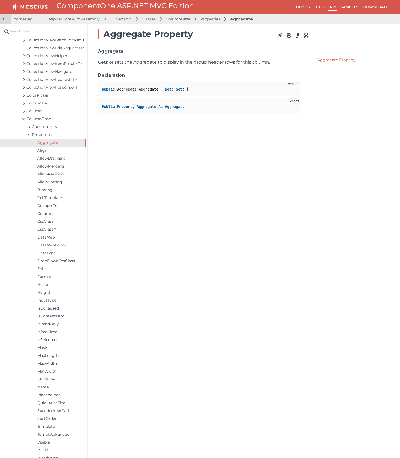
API (333, 7)
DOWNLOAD (375, 7)
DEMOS (303, 7)
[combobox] (43, 31)
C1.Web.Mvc (121, 19)
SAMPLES (349, 7)
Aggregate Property (336, 59)
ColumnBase (178, 19)
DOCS (319, 7)
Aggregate (241, 19)
